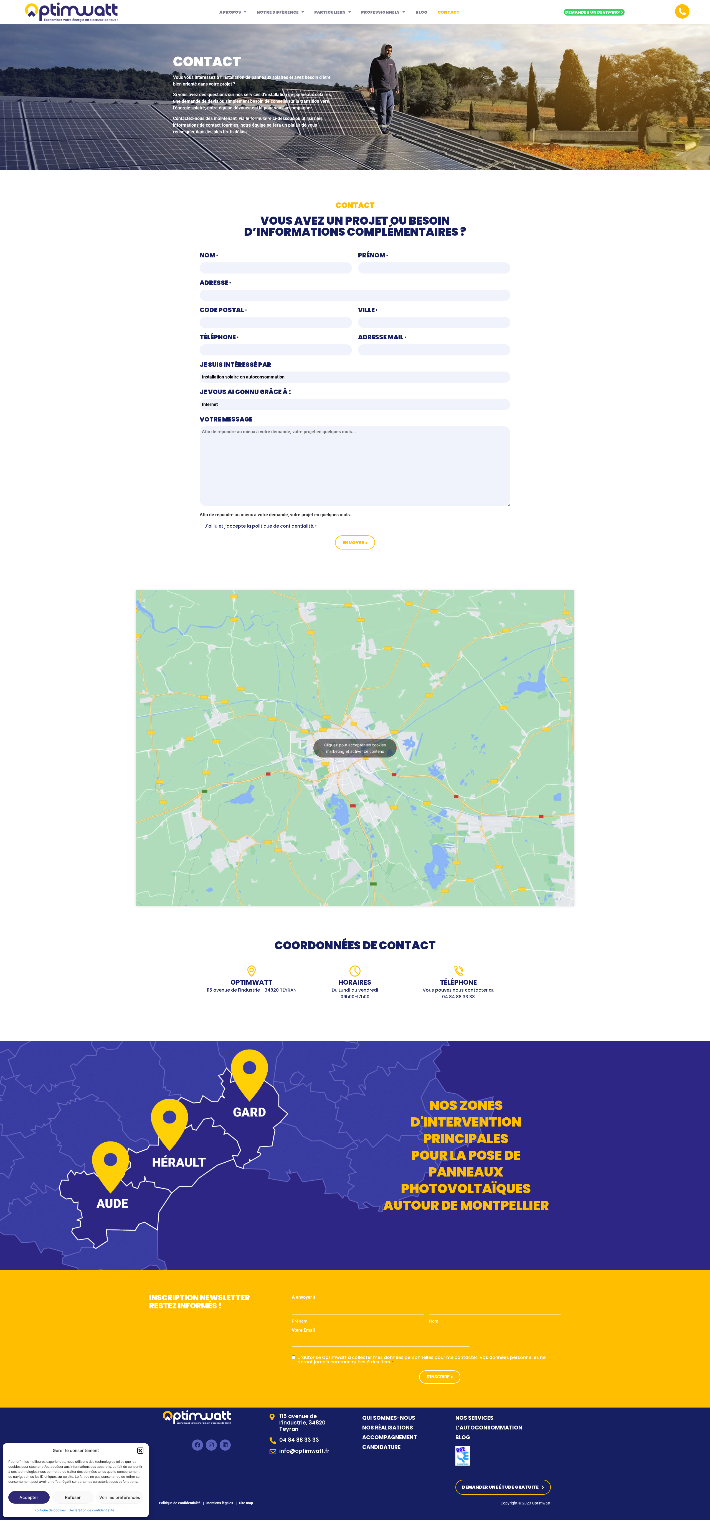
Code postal (223, 310)
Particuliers (330, 12)
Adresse (215, 283)
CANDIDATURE (382, 1447)
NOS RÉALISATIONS (387, 1427)
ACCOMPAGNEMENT (389, 1437)
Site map (246, 1503)
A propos (230, 12)
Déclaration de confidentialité (91, 1510)
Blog (421, 12)
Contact (449, 12)
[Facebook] (197, 1445)
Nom (209, 255)
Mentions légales (219, 1503)
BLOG (462, 1437)
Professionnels (380, 12)
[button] (140, 1450)
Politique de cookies (50, 1510)
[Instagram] (211, 1445)
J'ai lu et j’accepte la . (260, 526)
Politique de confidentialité (180, 1503)
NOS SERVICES (474, 1418)
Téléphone (219, 337)
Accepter (28, 1497)
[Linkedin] (225, 1445)
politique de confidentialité (282, 526)
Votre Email (303, 1330)
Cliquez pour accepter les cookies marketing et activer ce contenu (355, 748)
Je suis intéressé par (235, 365)
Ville (367, 310)
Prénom (373, 255)
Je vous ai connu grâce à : (245, 392)
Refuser (73, 1497)
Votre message (226, 419)
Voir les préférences (119, 1497)
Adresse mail (382, 337)
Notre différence (278, 12)
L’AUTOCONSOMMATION (488, 1427)
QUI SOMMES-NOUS (388, 1418)
